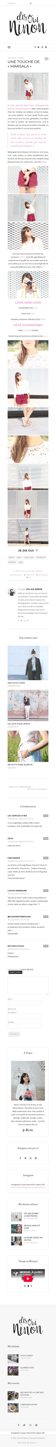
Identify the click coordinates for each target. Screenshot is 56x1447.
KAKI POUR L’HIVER (16, 683)
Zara (36, 308)
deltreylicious (16, 946)
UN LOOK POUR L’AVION (19, 723)
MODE (21, 58)
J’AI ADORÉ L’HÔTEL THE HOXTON (33, 1238)
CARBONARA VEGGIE (28, 1404)
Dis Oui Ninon (35, 571)
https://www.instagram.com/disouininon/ (28, 1187)
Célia (10, 838)
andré (11, 557)
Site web (11, 1022)
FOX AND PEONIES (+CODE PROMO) (31, 1214)
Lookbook (41, 557)
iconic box (29, 557)
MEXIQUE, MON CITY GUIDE (32, 1226)
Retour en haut (27, 1443)
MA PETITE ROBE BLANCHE (20, 764)
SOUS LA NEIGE (26, 1355)
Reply (46, 815)
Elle (14, 58)
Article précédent (20, 787)
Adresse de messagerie (13, 1010)
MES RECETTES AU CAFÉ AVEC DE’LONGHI (32, 1393)
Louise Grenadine (17, 890)
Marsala (12, 562)
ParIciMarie (14, 858)
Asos (45, 336)
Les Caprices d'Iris (17, 815)
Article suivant (37, 789)
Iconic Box (27, 330)
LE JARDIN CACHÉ (27, 1367)
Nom (10, 999)
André (43, 319)
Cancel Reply (15, 972)
